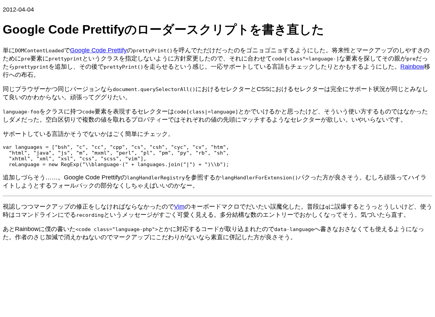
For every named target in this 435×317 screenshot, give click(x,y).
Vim (179, 206)
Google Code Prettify (98, 50)
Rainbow (412, 66)
